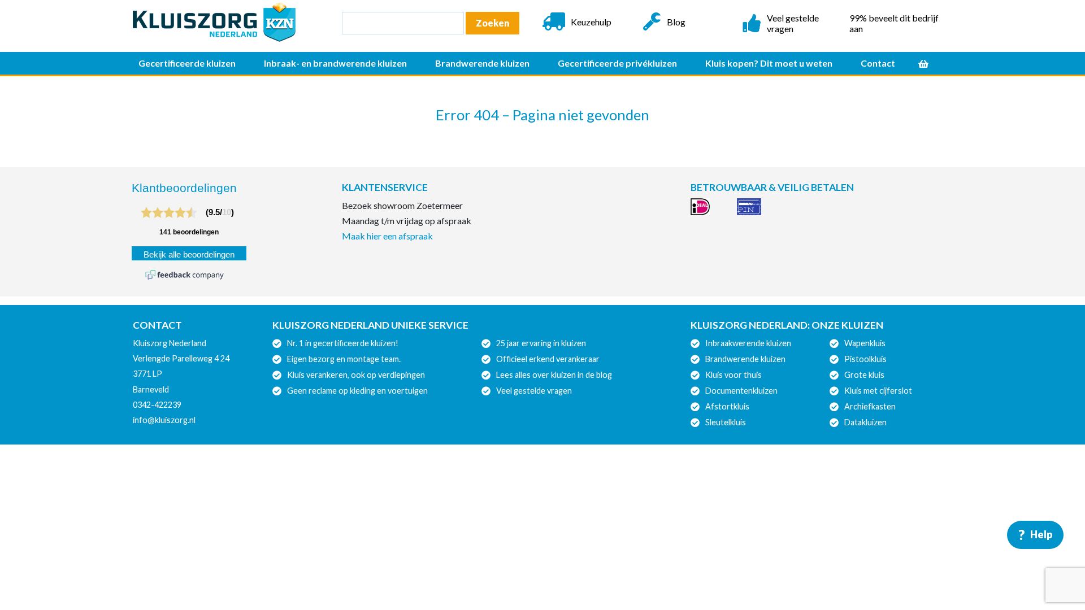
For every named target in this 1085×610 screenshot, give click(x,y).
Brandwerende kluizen (482, 63)
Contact (878, 63)
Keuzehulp (591, 21)
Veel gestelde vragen (793, 23)
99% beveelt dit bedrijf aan (894, 23)
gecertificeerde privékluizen (617, 63)
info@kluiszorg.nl (164, 420)
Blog (676, 21)
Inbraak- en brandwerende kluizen (335, 63)
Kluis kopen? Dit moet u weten (768, 63)
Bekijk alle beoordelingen (189, 254)
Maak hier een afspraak (387, 235)
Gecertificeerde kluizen (187, 63)
